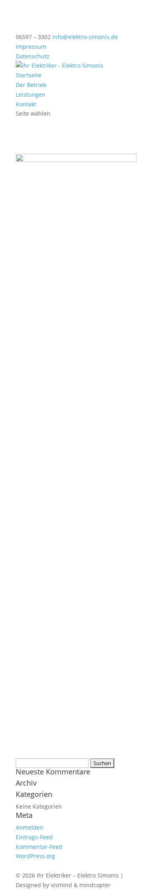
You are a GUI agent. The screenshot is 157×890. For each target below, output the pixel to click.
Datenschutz (33, 56)
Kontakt (26, 104)
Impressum (31, 46)
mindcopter (95, 885)
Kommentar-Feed (39, 847)
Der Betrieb (31, 85)
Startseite (28, 75)
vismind (61, 885)
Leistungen (30, 94)
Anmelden (29, 827)
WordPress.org (35, 856)
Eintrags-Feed (34, 837)
